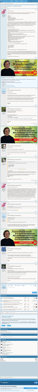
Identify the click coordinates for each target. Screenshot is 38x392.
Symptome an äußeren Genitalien (8, 306)
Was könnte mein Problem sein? (10, 298)
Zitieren (36, 124)
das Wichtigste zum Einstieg (9, 85)
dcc (3, 298)
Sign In (3, 325)
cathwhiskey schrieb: (11, 217)
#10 (36, 264)
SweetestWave (5, 304)
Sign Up (9, 325)
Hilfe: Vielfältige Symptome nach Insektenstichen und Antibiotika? (12, 303)
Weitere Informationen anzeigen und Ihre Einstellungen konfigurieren (10, 390)
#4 (36, 144)
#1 (36, 9)
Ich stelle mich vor (4, 351)
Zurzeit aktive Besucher (4, 329)
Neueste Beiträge (3, 339)
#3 (36, 107)
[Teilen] (35, 9)
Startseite (4, 1)
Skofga (4, 307)
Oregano (34, 298)
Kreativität (3, 348)
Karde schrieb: (10, 206)
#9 (36, 247)
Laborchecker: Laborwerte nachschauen (7, 352)
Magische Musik (4, 341)
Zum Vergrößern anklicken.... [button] (22, 169)
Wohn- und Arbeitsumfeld (5, 345)
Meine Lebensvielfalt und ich (6, 349)
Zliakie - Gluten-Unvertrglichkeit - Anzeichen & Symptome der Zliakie (16, 274)
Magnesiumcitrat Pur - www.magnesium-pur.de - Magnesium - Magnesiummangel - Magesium (19, 118)
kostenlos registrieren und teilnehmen (10, 86)
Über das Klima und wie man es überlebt (7, 344)
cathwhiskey (3, 7)
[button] (7, 1)
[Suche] (37, 1)
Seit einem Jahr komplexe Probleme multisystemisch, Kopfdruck (12, 309)
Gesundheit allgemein (5, 354)
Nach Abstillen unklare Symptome (8, 297)
